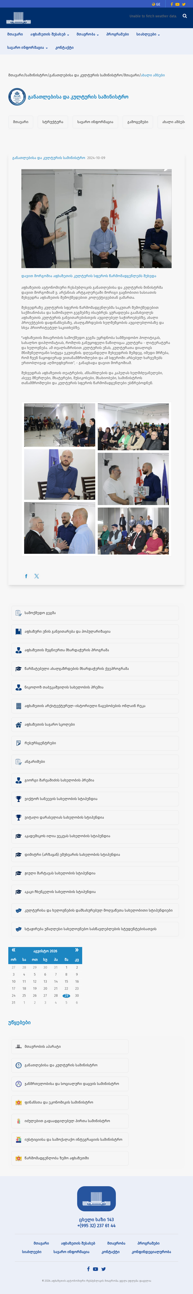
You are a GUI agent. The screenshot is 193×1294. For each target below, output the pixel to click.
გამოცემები (137, 122)
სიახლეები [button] (146, 34)
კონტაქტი (64, 47)
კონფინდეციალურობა (151, 1252)
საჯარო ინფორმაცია (95, 122)
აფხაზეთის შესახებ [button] (48, 34)
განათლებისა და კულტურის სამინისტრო (48, 158)
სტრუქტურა (52, 122)
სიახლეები (31, 1252)
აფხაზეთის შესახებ (78, 1243)
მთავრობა (116, 1243)
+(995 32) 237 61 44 (96, 1225)
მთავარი (15, 34)
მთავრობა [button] (86, 34)
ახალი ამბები (174, 122)
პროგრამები (117, 34)
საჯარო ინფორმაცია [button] (26, 47)
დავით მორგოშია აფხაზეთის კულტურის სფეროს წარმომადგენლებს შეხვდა (88, 276)
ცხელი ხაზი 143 (96, 1219)
